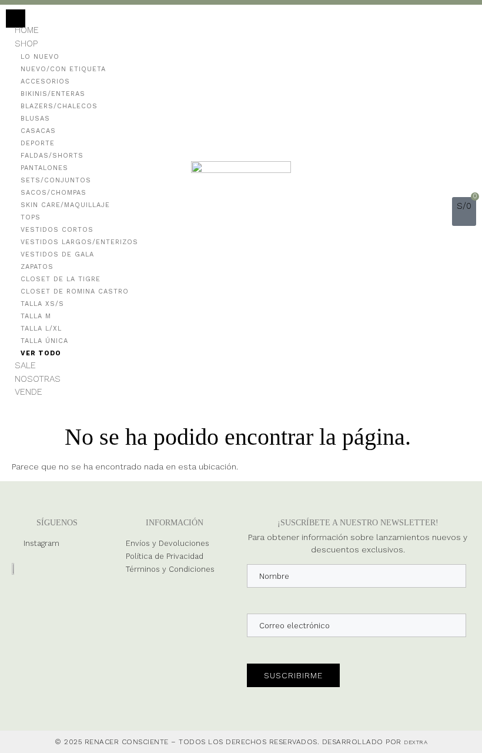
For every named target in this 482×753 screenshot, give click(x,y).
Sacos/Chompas (53, 192)
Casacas (38, 131)
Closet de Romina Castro (75, 291)
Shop (26, 43)
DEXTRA (415, 742)
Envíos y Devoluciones (167, 543)
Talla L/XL (41, 328)
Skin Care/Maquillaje (65, 205)
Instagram (41, 543)
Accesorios (45, 81)
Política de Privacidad (164, 556)
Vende (28, 392)
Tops (31, 217)
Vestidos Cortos (57, 230)
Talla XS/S (42, 304)
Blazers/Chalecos (59, 106)
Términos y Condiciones (170, 569)
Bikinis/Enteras (53, 94)
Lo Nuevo (40, 57)
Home (27, 30)
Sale (25, 365)
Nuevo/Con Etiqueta (63, 69)
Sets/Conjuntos (56, 180)
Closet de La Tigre (61, 279)
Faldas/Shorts (52, 155)
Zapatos (37, 267)
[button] (442, 211)
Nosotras (38, 379)
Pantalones (44, 168)
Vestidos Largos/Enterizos (79, 242)
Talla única (44, 341)
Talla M (36, 316)
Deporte (38, 143)
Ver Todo (41, 353)
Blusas (35, 118)
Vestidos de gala (57, 254)
